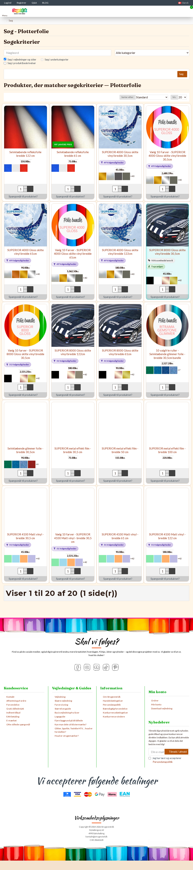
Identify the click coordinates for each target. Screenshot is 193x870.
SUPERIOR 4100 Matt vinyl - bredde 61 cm (120, 536)
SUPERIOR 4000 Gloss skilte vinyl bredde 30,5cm (120, 153)
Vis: (174, 97)
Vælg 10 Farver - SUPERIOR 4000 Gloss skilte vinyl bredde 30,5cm (167, 155)
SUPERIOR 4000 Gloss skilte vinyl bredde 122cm (120, 251)
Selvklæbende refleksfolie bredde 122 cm (25, 153)
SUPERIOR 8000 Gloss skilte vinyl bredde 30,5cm (167, 251)
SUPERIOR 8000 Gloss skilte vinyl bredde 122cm (73, 352)
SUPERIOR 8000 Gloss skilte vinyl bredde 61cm (120, 352)
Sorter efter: (127, 97)
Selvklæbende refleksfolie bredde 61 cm (73, 153)
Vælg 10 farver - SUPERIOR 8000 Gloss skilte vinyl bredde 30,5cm (25, 354)
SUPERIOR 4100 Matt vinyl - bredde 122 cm (167, 536)
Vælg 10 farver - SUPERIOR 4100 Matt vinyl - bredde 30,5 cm (73, 538)
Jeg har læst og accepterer (166, 760)
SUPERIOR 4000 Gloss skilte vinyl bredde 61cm (25, 251)
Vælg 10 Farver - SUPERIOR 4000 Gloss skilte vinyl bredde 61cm (73, 253)
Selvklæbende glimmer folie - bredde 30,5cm (25, 450)
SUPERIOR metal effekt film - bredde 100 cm (167, 450)
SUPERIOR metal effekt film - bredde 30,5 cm (72, 450)
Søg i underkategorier (56, 59)
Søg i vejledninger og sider (22, 59)
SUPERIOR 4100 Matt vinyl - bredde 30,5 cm (25, 536)
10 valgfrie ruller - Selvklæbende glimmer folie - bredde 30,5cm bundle (167, 354)
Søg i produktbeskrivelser (22, 63)
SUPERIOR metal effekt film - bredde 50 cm (120, 450)
